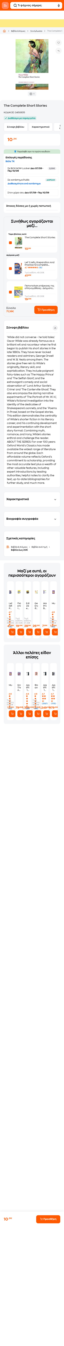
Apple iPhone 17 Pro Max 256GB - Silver (27, 687)
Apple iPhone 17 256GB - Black (53, 687)
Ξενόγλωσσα (36, 31)
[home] (4, 31)
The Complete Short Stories (40, 237)
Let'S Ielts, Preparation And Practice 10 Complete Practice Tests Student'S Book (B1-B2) (10, 606)
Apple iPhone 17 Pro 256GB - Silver (44, 687)
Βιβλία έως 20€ (19, 550)
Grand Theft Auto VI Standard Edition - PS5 (19, 687)
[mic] (59, 5)
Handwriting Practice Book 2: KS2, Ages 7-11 (44, 606)
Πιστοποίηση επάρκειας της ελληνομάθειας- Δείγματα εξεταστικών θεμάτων (39, 288)
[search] (15, 5)
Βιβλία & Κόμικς (18, 31)
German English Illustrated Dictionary (36, 606)
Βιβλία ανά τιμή (39, 547)
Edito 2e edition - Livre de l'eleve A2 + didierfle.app (27, 606)
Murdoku (53, 603)
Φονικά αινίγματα (36, 686)
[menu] (5, 5)
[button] (32, 403)
